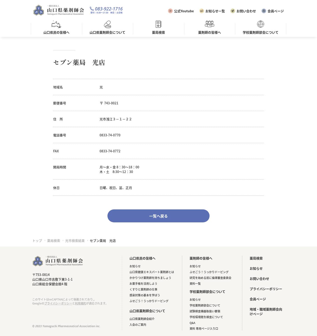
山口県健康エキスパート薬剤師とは (151, 272)
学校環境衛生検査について (206, 317)
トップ (37, 240)
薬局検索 (53, 240)
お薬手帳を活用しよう (143, 283)
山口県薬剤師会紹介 (142, 319)
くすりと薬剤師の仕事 (143, 289)
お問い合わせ (246, 11)
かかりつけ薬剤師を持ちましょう (150, 278)
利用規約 (80, 303)
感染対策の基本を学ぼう (144, 295)
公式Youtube (184, 11)
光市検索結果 (75, 240)
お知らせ (135, 266)
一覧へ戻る (158, 216)
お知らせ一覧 (215, 11)
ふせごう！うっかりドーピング (148, 301)
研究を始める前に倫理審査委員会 (210, 278)
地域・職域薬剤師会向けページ (266, 311)
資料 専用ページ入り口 (204, 328)
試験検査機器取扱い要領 (205, 311)
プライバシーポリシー (58, 303)
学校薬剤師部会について (205, 305)
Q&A (192, 323)
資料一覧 (195, 283)
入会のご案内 (137, 324)
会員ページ (276, 11)
